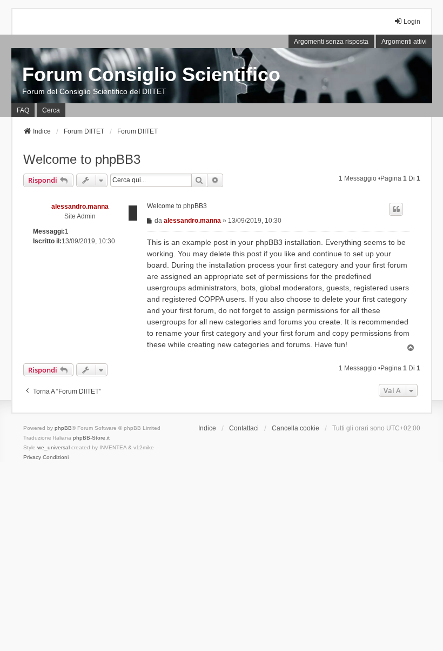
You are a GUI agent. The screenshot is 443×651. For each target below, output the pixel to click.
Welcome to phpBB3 (81, 159)
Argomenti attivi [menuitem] (404, 41)
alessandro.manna (80, 206)
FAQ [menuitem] (23, 110)
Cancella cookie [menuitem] (295, 428)
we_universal (53, 447)
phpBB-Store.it (91, 438)
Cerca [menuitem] (51, 110)
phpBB (63, 428)
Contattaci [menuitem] (244, 428)
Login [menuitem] (412, 21)
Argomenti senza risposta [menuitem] (331, 41)
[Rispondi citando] (396, 209)
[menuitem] (32, 457)
